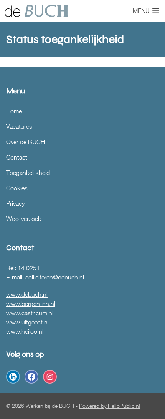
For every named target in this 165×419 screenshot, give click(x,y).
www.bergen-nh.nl (30, 303)
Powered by (93, 405)
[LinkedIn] (13, 377)
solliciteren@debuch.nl (54, 277)
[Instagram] (50, 377)
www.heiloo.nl (24, 331)
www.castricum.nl (29, 312)
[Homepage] (36, 11)
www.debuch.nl (27, 294)
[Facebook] (31, 377)
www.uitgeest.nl (27, 322)
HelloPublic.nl (124, 405)
